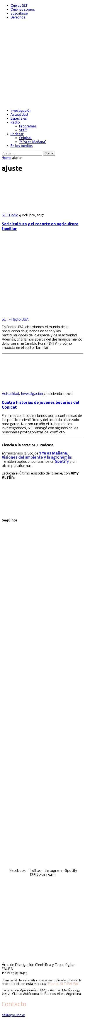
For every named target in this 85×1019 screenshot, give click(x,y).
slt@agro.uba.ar (13, 1015)
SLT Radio (10, 215)
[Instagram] (42, 780)
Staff (23, 130)
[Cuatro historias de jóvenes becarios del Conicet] (30, 386)
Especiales (18, 118)
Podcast (17, 134)
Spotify (62, 462)
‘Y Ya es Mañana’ (32, 142)
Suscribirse (19, 13)
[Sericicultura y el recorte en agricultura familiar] (30, 208)
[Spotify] (42, 867)
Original (25, 138)
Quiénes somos (22, 9)
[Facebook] (42, 607)
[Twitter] (42, 694)
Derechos (17, 17)
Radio (15, 122)
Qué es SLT (19, 5)
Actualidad (19, 114)
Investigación (20, 110)
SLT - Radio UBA (15, 319)
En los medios (21, 146)
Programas (28, 126)
